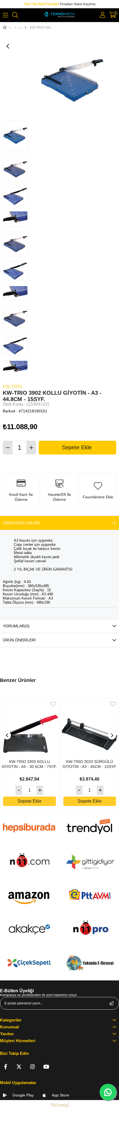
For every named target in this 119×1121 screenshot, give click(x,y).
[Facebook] (5, 1066)
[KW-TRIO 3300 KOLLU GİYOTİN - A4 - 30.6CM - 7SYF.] (29, 727)
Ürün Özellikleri (21, 523)
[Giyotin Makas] (25, 27)
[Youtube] (46, 1066)
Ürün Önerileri (19, 640)
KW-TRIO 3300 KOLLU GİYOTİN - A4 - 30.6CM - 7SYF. (29, 764)
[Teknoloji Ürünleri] (15, 27)
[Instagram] (32, 1066)
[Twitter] (19, 1066)
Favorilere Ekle (53, 704)
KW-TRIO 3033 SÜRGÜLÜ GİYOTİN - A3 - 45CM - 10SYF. (90, 764)
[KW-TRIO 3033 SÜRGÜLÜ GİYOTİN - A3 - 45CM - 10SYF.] (90, 727)
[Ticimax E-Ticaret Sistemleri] (59, 1106)
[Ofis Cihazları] (20, 27)
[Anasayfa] (9, 27)
